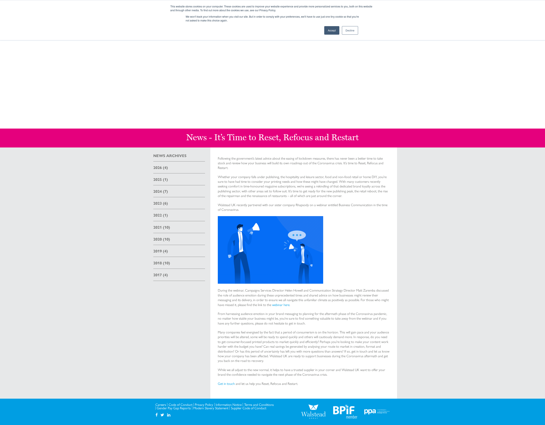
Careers (160, 404)
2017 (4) (160, 274)
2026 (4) (160, 167)
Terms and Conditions (259, 404)
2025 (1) (160, 179)
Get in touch (226, 383)
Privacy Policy (204, 404)
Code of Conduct (180, 404)
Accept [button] (332, 30)
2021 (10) (161, 227)
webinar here (281, 304)
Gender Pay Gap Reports (174, 408)
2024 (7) (160, 191)
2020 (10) (161, 239)
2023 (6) (160, 203)
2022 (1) (160, 215)
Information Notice (229, 404)
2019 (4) (160, 251)
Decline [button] (350, 30)
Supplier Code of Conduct (248, 408)
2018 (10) (161, 262)
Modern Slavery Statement (210, 408)
